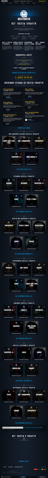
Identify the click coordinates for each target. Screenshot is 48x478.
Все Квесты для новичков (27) (24, 254)
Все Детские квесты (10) (24, 169)
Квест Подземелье (8, 89)
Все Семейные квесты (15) (24, 338)
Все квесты (12, 36)
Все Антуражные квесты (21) (24, 423)
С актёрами (35, 36)
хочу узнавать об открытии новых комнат (33, 427)
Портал (28, 90)
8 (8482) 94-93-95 (42, 1)
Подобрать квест (24, 461)
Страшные (23, 36)
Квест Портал (29, 89)
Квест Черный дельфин (32, 112)
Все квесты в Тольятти (16, 1)
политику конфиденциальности (11, 429)
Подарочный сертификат (23, 1)
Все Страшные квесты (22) (24, 211)
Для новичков (15, 38)
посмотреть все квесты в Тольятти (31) (24, 73)
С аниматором (33, 38)
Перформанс (24, 38)
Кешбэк (31, 1)
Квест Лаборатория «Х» (10, 115)
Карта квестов (28, 1)
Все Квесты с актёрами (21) (24, 381)
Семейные (29, 36)
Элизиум (6, 90)
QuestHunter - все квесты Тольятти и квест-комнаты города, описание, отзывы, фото (12, 472)
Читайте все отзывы (24, 128)
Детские (18, 36)
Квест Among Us (7, 102)
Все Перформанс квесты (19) (24, 296)
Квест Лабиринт (29, 101)
